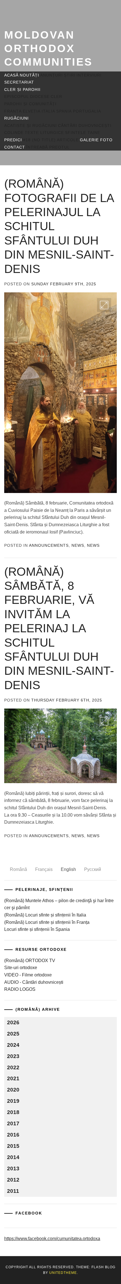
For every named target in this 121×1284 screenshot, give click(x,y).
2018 (13, 1112)
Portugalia (87, 111)
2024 (13, 1045)
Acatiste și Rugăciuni (30, 125)
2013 (13, 1168)
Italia (48, 111)
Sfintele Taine (82, 132)
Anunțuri (51, 75)
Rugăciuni (16, 118)
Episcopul (16, 96)
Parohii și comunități (30, 104)
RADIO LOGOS (19, 989)
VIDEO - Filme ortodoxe (28, 974)
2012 (13, 1180)
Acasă (11, 75)
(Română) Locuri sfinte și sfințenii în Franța (46, 922)
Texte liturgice (44, 132)
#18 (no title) (39, 140)
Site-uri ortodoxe (20, 967)
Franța (13, 111)
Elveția (32, 111)
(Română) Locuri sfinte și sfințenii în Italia (45, 915)
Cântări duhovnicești (84, 125)
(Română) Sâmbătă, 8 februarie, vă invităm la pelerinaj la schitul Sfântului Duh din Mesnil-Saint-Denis (59, 628)
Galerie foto (96, 140)
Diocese (40, 96)
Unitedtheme (63, 1273)
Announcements (49, 545)
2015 (13, 1146)
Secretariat (19, 82)
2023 (13, 1056)
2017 (13, 1123)
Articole (68, 140)
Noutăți (29, 75)
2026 (13, 1022)
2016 (13, 1135)
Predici (13, 140)
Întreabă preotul (48, 147)
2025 (13, 1034)
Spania (64, 111)
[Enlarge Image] (104, 305)
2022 (13, 1067)
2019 (13, 1101)
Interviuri (89, 75)
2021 (13, 1078)
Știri (69, 75)
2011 (13, 1191)
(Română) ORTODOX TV (29, 960)
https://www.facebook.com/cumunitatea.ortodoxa (52, 1238)
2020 (13, 1090)
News (77, 545)
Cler (56, 96)
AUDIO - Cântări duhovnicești (33, 982)
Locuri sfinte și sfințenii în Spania (37, 929)
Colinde (14, 132)
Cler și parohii (22, 89)
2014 (13, 1157)
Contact (14, 147)
